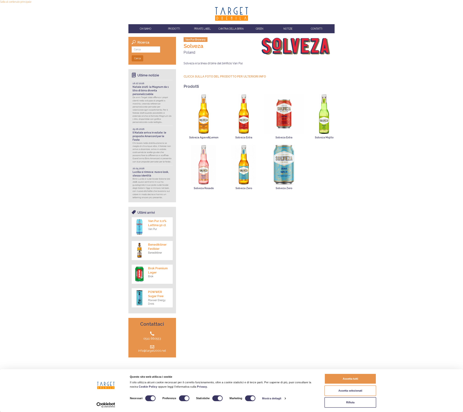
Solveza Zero (243, 188)
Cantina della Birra (230, 28)
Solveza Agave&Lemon (203, 137)
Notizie (287, 28)
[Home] (231, 13)
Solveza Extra (243, 137)
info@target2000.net (152, 350)
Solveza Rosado (204, 188)
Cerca (137, 58)
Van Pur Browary (195, 39)
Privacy (202, 386)
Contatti (316, 28)
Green (259, 28)
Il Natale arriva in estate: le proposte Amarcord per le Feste (149, 136)
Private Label (202, 28)
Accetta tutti (350, 378)
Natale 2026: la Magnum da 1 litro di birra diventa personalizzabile (151, 90)
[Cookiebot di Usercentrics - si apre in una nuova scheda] (106, 405)
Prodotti (174, 28)
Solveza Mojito (324, 137)
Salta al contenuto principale (15, 1)
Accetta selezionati (350, 390)
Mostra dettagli (271, 398)
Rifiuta (350, 402)
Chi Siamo (145, 28)
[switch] (184, 398)
